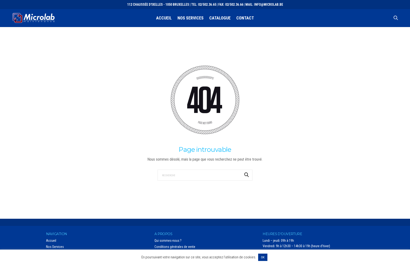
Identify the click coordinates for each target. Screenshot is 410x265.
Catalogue (220, 17)
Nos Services (190, 17)
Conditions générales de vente (174, 247)
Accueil (164, 17)
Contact (245, 17)
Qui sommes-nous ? (168, 240)
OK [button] (263, 257)
